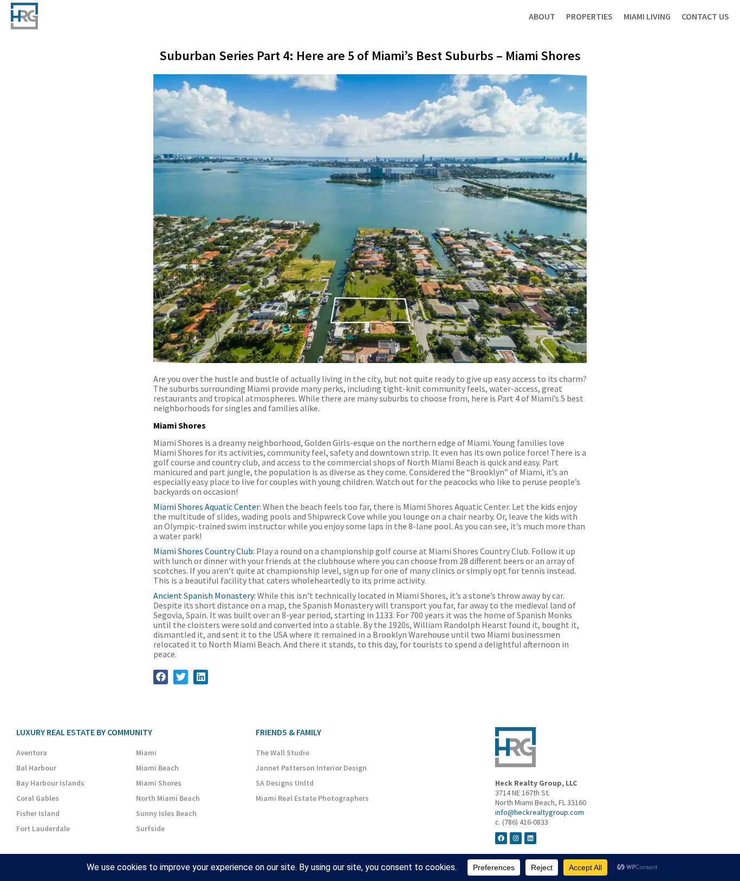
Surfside (150, 828)
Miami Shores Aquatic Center (206, 506)
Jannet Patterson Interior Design (311, 768)
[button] (160, 677)
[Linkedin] (530, 838)
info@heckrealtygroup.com (539, 812)
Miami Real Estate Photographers (312, 798)
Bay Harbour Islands (50, 783)
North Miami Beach (168, 798)
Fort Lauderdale (43, 828)
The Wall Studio (282, 752)
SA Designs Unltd (285, 783)
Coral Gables (37, 798)
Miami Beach (157, 768)
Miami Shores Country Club (203, 551)
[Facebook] (501, 838)
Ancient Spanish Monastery (203, 595)
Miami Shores (158, 783)
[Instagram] (516, 838)
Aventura (31, 752)
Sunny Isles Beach (166, 813)
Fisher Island (38, 813)
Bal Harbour (36, 768)
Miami (146, 752)
